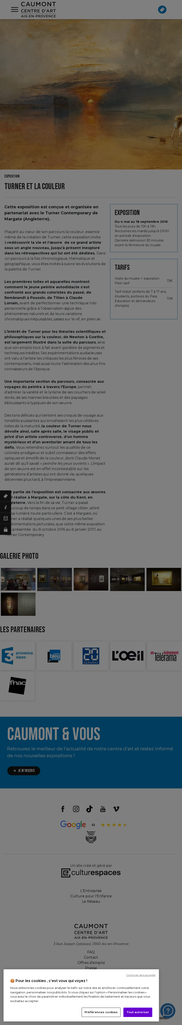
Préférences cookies (101, 1012)
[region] (81, 995)
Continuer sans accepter (141, 975)
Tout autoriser (138, 1012)
